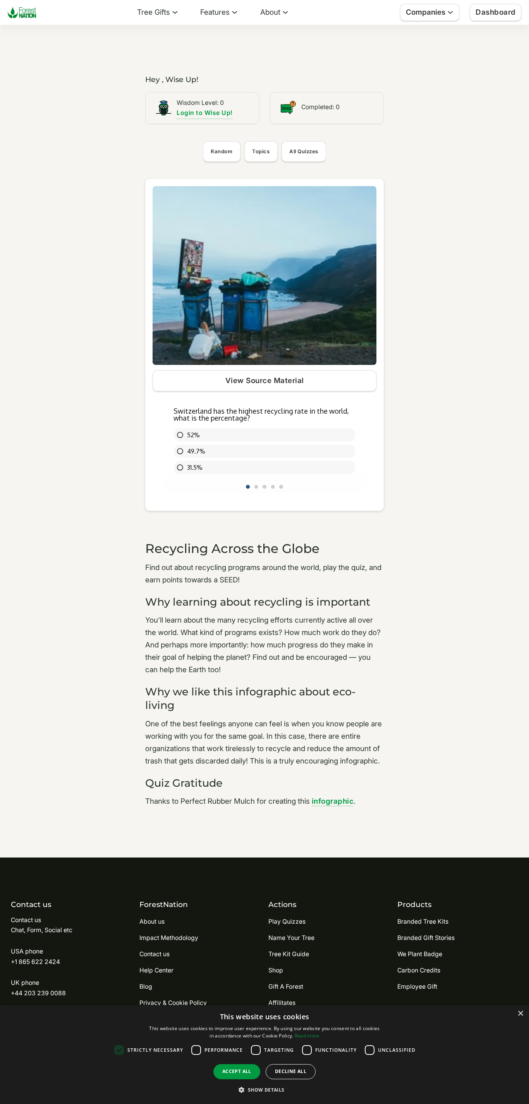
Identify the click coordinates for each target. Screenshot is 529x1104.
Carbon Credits (418, 970)
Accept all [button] (236, 1071)
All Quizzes (303, 151)
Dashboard (496, 12)
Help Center (156, 970)
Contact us (154, 954)
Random (221, 151)
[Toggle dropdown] (175, 12)
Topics (261, 151)
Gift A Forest (285, 986)
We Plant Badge (419, 954)
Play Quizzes (287, 921)
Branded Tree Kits (422, 921)
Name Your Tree (291, 937)
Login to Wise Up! (205, 112)
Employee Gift (417, 986)
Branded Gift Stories (426, 937)
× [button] (520, 1014)
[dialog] (264, 1054)
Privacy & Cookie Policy (173, 1002)
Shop (275, 970)
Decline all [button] (290, 1071)
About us (152, 921)
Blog (145, 986)
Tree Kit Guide (288, 954)
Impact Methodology (168, 937)
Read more (307, 1035)
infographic (333, 801)
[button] (264, 1090)
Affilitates (281, 1002)
